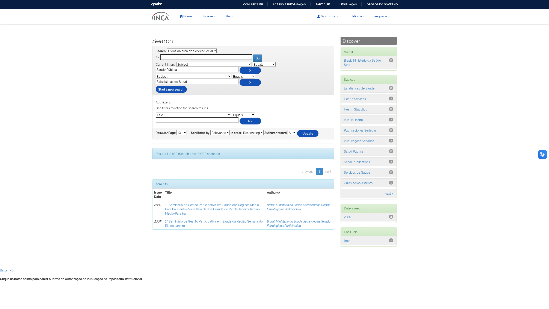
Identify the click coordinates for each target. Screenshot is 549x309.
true (347, 240)
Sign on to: (327, 16)
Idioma (357, 16)
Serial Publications (357, 162)
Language (380, 16)
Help (229, 16)
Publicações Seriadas (359, 141)
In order (236, 133)
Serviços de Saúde (357, 172)
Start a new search (171, 89)
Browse (207, 16)
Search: (161, 51)
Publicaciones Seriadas (360, 130)
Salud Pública (353, 151)
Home (187, 16)
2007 (347, 217)
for (158, 57)
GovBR (156, 3)
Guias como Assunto (358, 183)
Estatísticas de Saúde (359, 88)
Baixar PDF (7, 270)
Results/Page (166, 133)
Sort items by (200, 133)
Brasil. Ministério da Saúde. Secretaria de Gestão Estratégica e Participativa (298, 207)
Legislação (348, 4)
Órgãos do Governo (382, 4)
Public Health (353, 120)
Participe (323, 4)
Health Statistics (355, 109)
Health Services (355, 99)
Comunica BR (253, 4)
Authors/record (275, 133)
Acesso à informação (289, 4)
